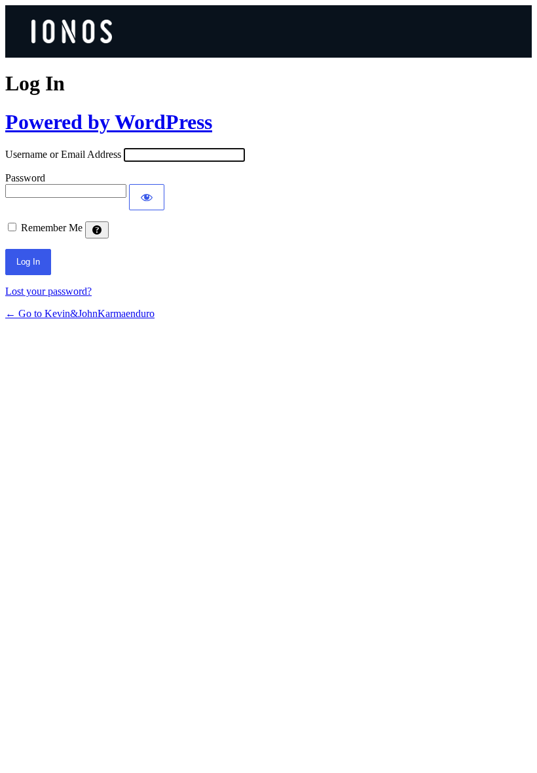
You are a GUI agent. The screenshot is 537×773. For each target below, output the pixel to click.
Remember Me (52, 227)
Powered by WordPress (108, 122)
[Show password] (146, 197)
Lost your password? (48, 291)
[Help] (97, 229)
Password (25, 177)
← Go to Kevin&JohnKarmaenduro (80, 313)
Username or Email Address (63, 154)
